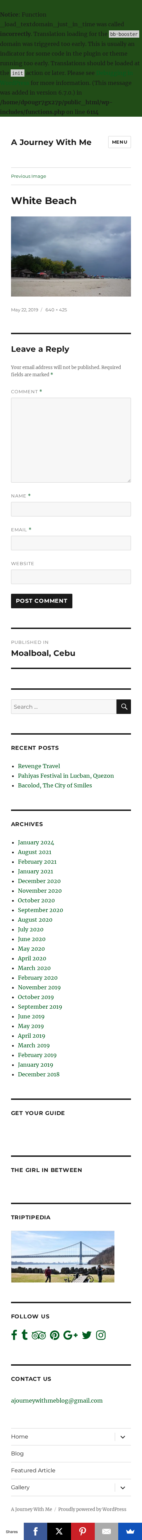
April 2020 (32, 958)
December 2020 (39, 881)
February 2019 (37, 1055)
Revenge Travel (39, 766)
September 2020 (40, 910)
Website (22, 563)
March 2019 (34, 1045)
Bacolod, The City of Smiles (55, 785)
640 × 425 (56, 309)
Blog (17, 1453)
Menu (119, 142)
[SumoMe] (130, 1531)
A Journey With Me (51, 142)
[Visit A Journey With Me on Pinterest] (54, 1337)
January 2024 (36, 842)
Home (19, 1436)
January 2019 (35, 1064)
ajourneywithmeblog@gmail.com (57, 1400)
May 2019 (31, 1026)
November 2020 (40, 890)
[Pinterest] (83, 1531)
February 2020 (38, 977)
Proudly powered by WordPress (92, 1509)
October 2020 (36, 900)
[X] (59, 1531)
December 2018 (39, 1074)
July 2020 (30, 929)
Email (21, 530)
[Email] (107, 1531)
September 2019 (40, 1006)
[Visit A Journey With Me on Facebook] (14, 1337)
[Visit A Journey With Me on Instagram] (100, 1337)
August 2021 (34, 852)
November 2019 (39, 987)
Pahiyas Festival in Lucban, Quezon (66, 775)
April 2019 (31, 1035)
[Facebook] (36, 1531)
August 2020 (35, 919)
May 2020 (31, 948)
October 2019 (36, 997)
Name (21, 496)
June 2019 (31, 1016)
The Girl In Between (46, 1170)
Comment (26, 392)
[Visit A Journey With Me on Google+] (70, 1337)
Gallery (20, 1487)
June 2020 (31, 939)
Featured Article (33, 1470)
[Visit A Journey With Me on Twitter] (87, 1337)
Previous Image (28, 176)
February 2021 (37, 861)
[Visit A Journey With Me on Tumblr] (24, 1337)
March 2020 (34, 968)
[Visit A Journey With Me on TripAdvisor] (39, 1337)
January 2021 (35, 871)
